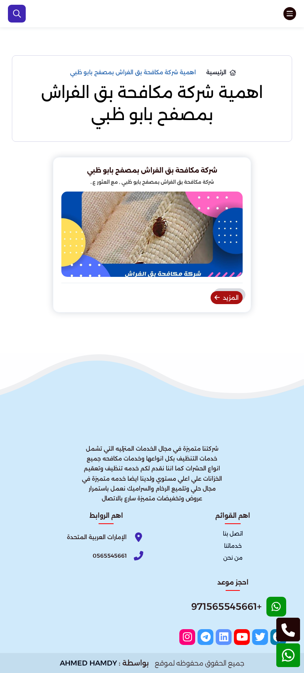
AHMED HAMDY (88, 663)
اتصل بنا (233, 534)
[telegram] (205, 637)
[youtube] (242, 637)
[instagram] (187, 637)
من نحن (233, 557)
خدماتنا (233, 545)
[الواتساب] (288, 655)
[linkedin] (224, 637)
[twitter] (260, 637)
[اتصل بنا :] (288, 629)
